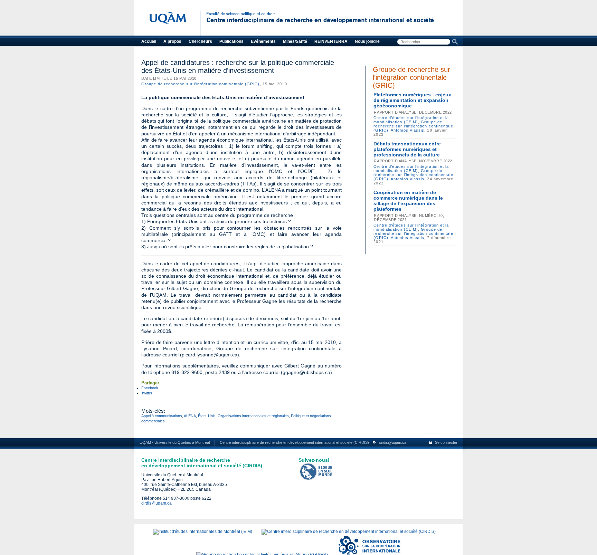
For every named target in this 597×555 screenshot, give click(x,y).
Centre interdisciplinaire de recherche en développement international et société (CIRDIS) (294, 442)
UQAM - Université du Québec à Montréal (175, 442)
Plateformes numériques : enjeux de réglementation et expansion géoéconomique (412, 100)
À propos (172, 41)
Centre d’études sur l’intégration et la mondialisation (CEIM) (411, 120)
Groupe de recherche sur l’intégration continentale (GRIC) (200, 84)
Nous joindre (367, 41)
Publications (231, 41)
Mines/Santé (295, 41)
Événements (263, 41)
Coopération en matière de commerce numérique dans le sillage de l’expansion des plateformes (408, 201)
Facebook (149, 388)
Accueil (148, 41)
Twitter (146, 393)
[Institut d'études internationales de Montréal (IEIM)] (202, 531)
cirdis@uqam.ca (392, 442)
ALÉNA (190, 416)
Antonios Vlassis (407, 130)
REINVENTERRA (331, 41)
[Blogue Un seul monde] (316, 479)
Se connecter (446, 442)
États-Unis (207, 416)
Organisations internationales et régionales (253, 416)
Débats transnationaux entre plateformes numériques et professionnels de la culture (407, 149)
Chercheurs (200, 41)
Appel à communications (161, 416)
